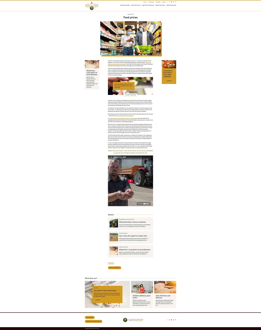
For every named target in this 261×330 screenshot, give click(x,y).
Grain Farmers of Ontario (138, 320)
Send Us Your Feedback (115, 267)
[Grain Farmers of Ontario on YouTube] (171, 1)
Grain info (111, 263)
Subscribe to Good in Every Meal (93, 321)
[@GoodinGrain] (167, 1)
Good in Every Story (160, 5)
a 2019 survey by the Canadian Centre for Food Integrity (123, 118)
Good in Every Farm (135, 5)
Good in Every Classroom (148, 5)
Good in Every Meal (125, 5)
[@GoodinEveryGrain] (173, 1)
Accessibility (158, 2)
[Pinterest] (175, 1)
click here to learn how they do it (125, 116)
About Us (145, 2)
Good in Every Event (171, 5)
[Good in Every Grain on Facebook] (169, 1)
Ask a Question (151, 2)
